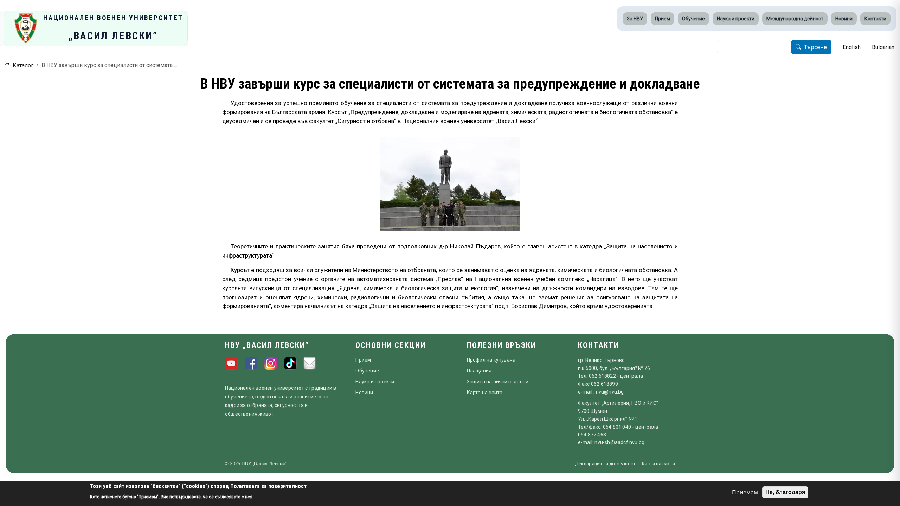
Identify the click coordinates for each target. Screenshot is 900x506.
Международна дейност (794, 18)
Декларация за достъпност (605, 463)
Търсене (815, 47)
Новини (844, 18)
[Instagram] (270, 363)
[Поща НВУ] (310, 363)
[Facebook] (251, 363)
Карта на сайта (485, 392)
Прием (662, 18)
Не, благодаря (785, 492)
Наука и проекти (735, 18)
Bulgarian (883, 47)
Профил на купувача (491, 360)
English (852, 47)
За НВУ (635, 18)
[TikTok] (290, 363)
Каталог (23, 65)
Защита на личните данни (498, 381)
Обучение (693, 18)
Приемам (745, 492)
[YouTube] (231, 363)
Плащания (479, 371)
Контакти (875, 18)
